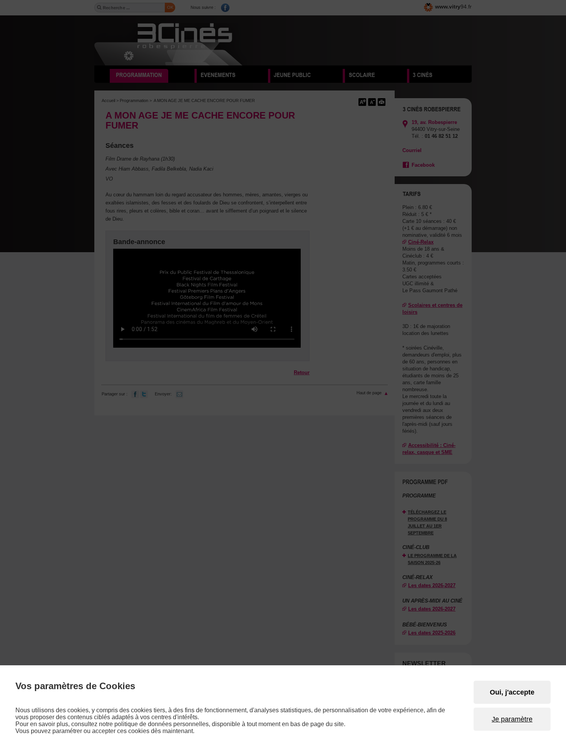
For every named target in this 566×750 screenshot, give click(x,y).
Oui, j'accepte (512, 692)
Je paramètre (512, 719)
